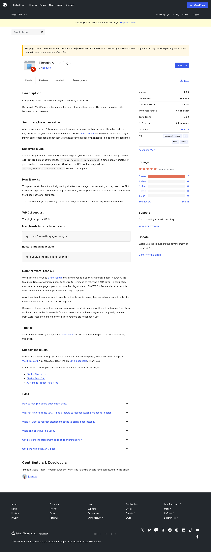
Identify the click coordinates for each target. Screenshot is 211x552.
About (14, 504)
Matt (167, 509)
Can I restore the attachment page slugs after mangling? (52, 440)
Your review (145, 201)
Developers (93, 513)
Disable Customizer (37, 374)
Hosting (15, 513)
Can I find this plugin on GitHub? (39, 449)
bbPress (169, 513)
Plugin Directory (19, 14)
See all (185, 201)
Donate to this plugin (150, 254)
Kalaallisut (43, 534)
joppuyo (46, 67)
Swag (130, 518)
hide (186, 136)
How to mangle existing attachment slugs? (44, 403)
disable (178, 136)
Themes (53, 509)
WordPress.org (30, 360)
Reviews (43, 80)
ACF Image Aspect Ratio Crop (42, 382)
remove (184, 142)
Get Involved (132, 504)
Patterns (54, 518)
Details (28, 80)
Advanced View (147, 150)
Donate (130, 513)
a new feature (55, 277)
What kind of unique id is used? (38, 430)
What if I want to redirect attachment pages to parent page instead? (58, 421)
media (176, 142)
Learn (90, 504)
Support (184, 80)
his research (67, 334)
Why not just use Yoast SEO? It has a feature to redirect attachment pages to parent (67, 412)
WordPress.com (173, 504)
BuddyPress (171, 518)
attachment (168, 136)
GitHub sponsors (78, 360)
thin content (87, 133)
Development (80, 80)
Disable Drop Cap (36, 378)
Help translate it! (128, 22)
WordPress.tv (95, 518)
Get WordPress (197, 5)
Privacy (15, 518)
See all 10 (184, 129)
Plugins (53, 513)
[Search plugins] (42, 32)
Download (182, 65)
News (14, 509)
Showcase (55, 504)
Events (129, 509)
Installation (60, 80)
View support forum (149, 226)
